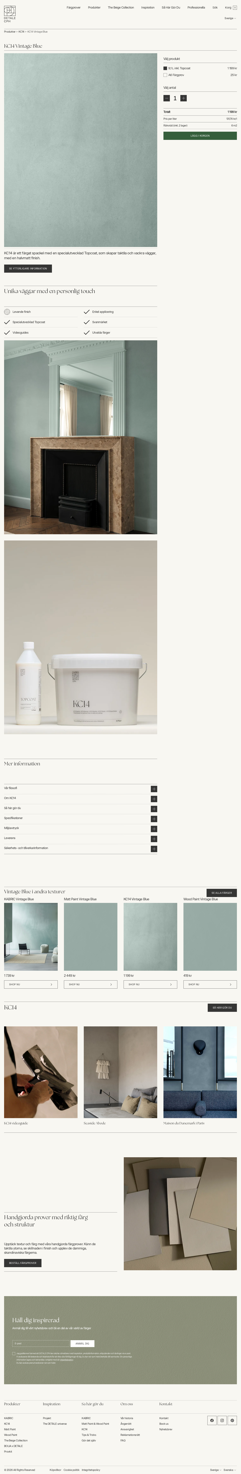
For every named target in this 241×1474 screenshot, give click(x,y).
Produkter (9, 31)
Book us (164, 1423)
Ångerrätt (125, 1423)
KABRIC (8, 1418)
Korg (228, 7)
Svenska (228, 1470)
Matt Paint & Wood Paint (95, 1423)
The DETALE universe (55, 1423)
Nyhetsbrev (165, 1429)
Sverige (229, 18)
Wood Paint (10, 1434)
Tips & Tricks (89, 1434)
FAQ (122, 1440)
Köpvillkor (55, 1470)
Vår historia (126, 1418)
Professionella (196, 7)
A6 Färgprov (176, 75)
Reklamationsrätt (130, 1434)
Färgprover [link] (73, 7)
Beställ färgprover (22, 1263)
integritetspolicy (66, 1360)
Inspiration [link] (147, 7)
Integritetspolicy (91, 1470)
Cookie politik (71, 1470)
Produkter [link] (94, 7)
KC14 (21, 31)
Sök (215, 7)
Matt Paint (10, 1429)
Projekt (47, 1418)
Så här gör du (222, 1007)
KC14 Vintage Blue (37, 31)
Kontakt (164, 1418)
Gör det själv (89, 1440)
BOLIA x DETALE (13, 1446)
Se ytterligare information (28, 268)
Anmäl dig (82, 1343)
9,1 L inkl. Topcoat (179, 68)
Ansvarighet (127, 1429)
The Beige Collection (121, 7)
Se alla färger (222, 893)
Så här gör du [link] (171, 7)
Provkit (8, 1451)
